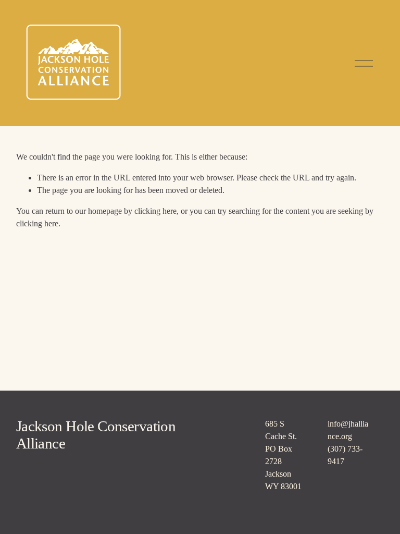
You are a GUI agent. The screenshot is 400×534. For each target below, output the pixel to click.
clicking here (155, 211)
